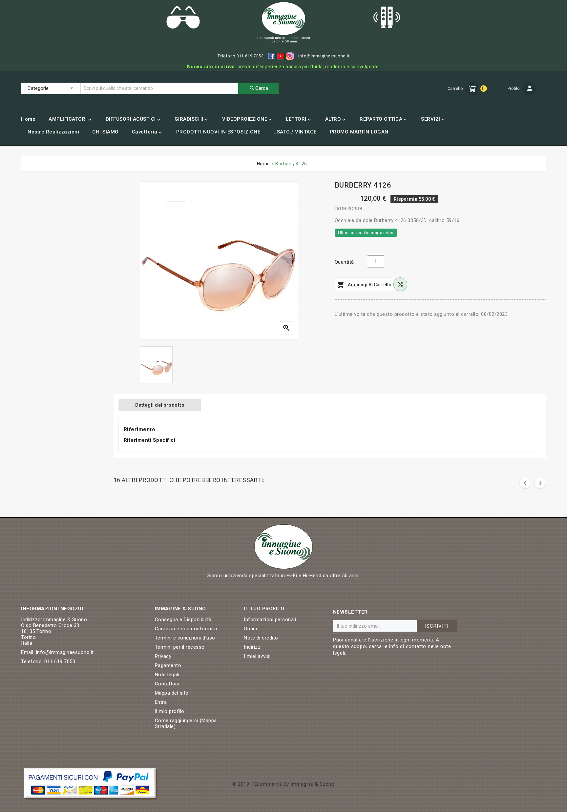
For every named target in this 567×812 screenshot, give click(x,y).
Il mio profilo (169, 711)
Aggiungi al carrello (364, 285)
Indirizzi (253, 647)
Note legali (167, 675)
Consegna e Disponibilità (183, 619)
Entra (161, 702)
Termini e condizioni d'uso (185, 638)
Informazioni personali (270, 619)
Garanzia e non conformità (186, 629)
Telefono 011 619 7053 (241, 56)
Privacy (163, 656)
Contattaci (167, 684)
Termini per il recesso (180, 647)
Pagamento (168, 665)
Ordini (250, 629)
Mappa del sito (172, 693)
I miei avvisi (257, 656)
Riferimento (140, 429)
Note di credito (261, 638)
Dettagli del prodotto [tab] (160, 405)
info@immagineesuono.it (323, 56)
